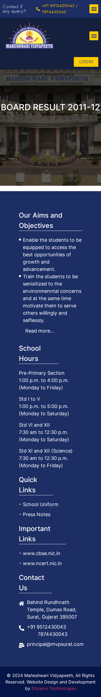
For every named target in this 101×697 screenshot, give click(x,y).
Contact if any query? (14, 8)
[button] (93, 8)
